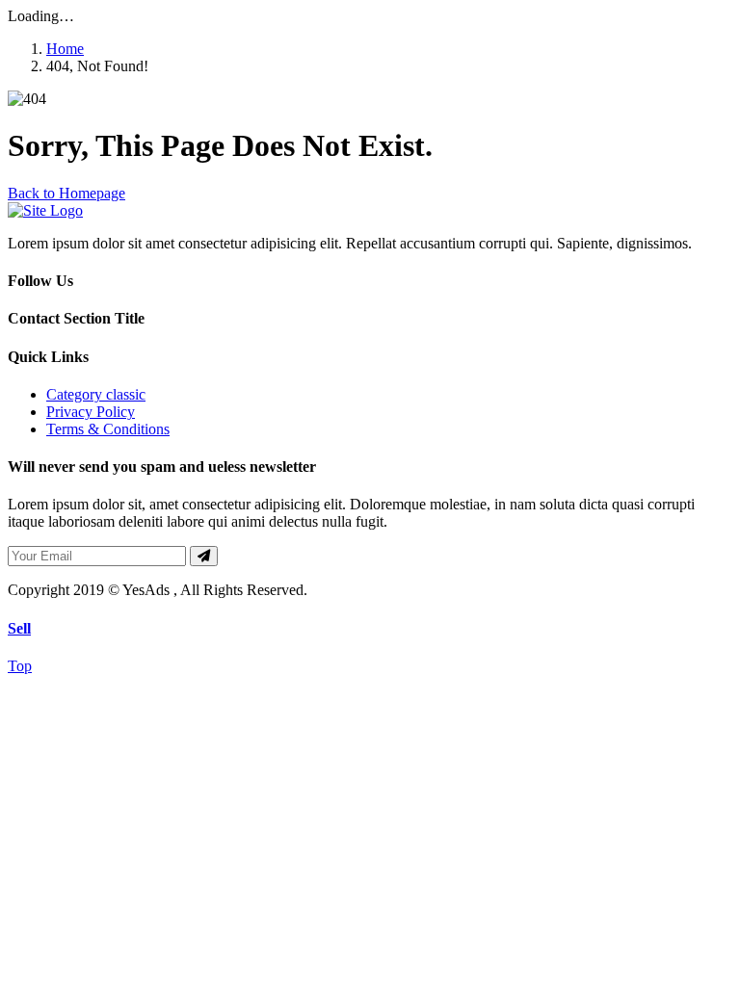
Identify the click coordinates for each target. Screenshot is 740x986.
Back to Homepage (66, 193)
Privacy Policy (90, 411)
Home (65, 48)
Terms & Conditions (108, 429)
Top (20, 666)
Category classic (95, 394)
